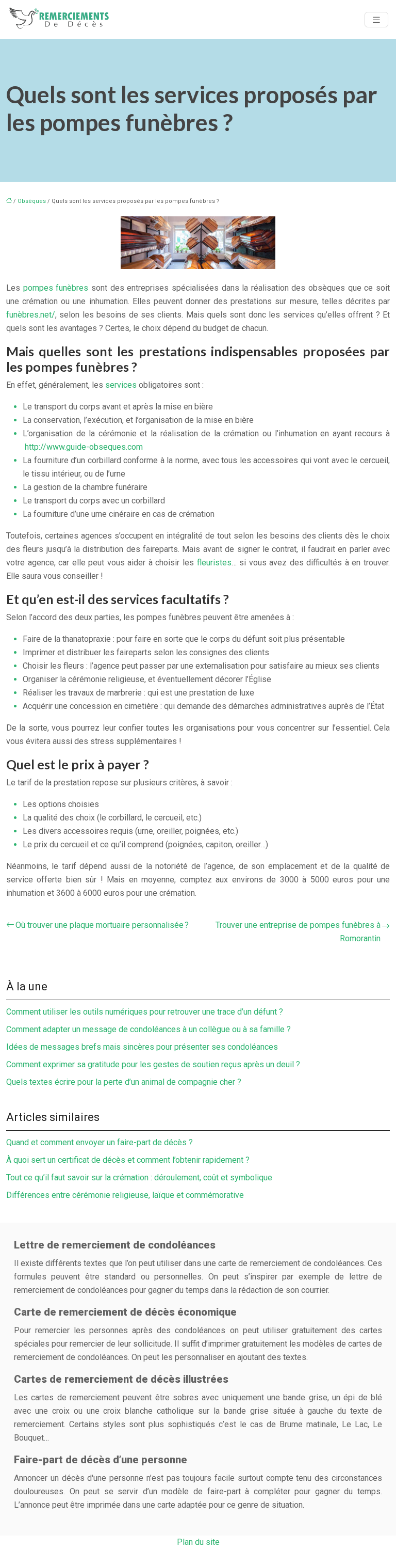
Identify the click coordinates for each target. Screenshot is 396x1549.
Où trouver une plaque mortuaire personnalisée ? (102, 925)
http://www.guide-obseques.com (84, 447)
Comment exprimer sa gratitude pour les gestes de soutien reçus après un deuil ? (153, 1064)
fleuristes (214, 562)
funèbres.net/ (30, 315)
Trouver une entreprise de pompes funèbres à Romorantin (298, 931)
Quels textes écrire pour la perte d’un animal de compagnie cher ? (123, 1082)
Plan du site (198, 1542)
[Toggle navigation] (376, 20)
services (121, 385)
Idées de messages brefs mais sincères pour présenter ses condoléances (142, 1047)
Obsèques (32, 201)
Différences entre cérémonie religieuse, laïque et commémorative (125, 1195)
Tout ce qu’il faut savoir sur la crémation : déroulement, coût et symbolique (139, 1177)
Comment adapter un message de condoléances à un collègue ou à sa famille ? (148, 1029)
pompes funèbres (56, 288)
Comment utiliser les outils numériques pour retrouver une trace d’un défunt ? (144, 1012)
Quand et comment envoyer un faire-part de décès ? (99, 1142)
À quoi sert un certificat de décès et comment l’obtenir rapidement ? (128, 1160)
